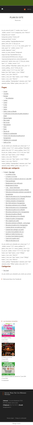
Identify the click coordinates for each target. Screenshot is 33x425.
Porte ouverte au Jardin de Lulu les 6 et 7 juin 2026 (18, 178)
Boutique (5, 96)
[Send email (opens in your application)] (17, 2)
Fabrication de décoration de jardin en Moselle (17, 189)
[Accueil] (12, 20)
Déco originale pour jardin (12, 220)
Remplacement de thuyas (12, 185)
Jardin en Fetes (7, 142)
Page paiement (7, 124)
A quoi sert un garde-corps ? (13, 238)
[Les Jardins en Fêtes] (8, 330)
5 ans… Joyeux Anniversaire (13, 187)
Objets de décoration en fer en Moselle (15, 216)
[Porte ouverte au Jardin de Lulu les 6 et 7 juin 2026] (8, 368)
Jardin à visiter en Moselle (9, 111)
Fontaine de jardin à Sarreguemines (14, 218)
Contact (5, 102)
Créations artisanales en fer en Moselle (15, 198)
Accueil (5, 91)
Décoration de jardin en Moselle (14, 214)
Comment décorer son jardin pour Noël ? (16, 227)
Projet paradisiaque (10, 181)
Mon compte (6, 120)
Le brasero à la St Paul (11, 176)
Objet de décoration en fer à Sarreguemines (16, 207)
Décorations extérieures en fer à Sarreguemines (17, 212)
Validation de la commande (10, 140)
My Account (6, 122)
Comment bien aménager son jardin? (15, 229)
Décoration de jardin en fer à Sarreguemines (17, 225)
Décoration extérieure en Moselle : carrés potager (18, 223)
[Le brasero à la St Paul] (8, 349)
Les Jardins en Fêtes (11, 174)
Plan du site (6, 131)
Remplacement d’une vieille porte (14, 183)
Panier (5, 126)
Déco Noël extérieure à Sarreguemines (15, 203)
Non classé (12, 172)
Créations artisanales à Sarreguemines (15, 200)
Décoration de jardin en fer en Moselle (15, 209)
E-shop (5, 104)
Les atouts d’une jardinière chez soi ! (15, 231)
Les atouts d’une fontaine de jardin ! (15, 236)
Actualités (5, 93)
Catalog (5, 100)
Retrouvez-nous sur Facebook (12, 279)
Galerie (5, 107)
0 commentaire (5, 341)
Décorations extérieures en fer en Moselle (16, 205)
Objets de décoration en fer (12, 240)
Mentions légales (7, 118)
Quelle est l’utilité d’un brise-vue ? (14, 234)
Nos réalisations (9, 98)
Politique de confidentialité (10, 133)
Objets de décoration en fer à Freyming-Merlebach (18, 196)
